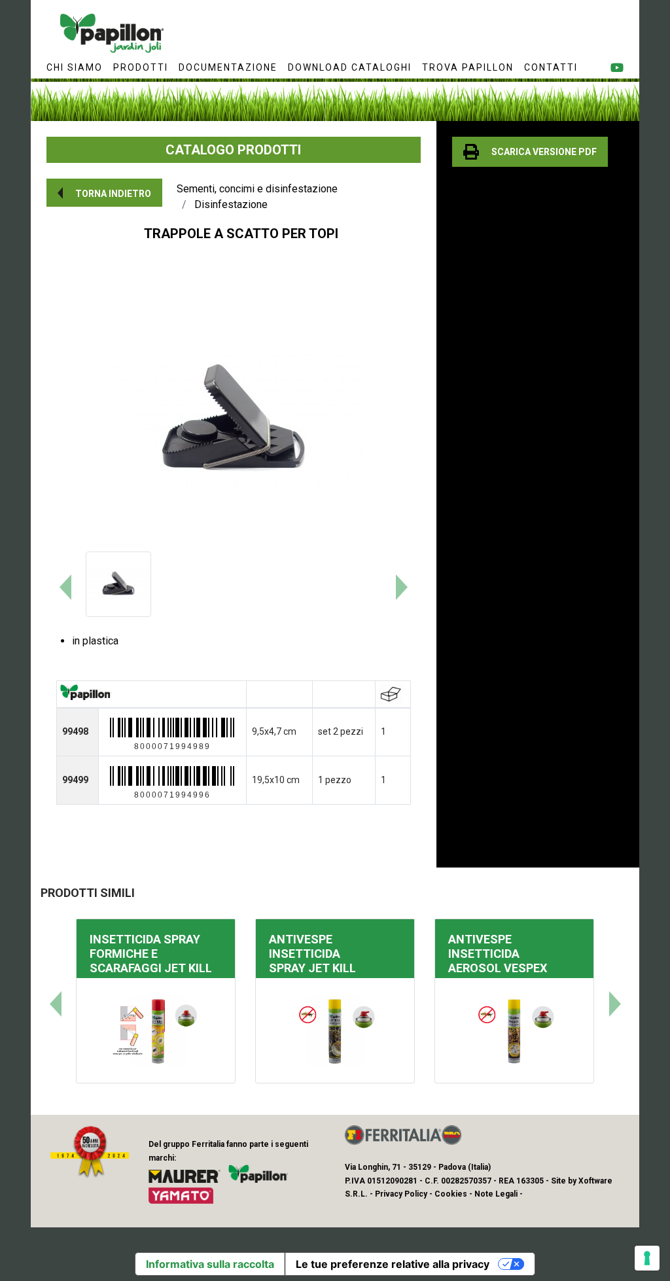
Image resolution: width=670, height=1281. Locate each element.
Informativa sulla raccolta (210, 1264)
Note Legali (496, 1194)
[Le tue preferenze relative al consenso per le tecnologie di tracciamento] (647, 1258)
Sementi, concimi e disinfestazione (257, 189)
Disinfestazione (231, 204)
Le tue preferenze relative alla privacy (392, 1264)
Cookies (450, 1194)
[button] (104, 193)
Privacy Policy (401, 1194)
